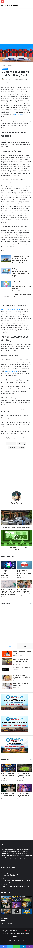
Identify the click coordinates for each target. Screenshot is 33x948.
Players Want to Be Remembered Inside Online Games (23, 795)
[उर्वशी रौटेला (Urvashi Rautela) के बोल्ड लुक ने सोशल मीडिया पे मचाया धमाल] (7, 678)
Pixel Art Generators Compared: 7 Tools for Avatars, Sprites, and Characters (8, 776)
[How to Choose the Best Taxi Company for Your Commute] (7, 661)
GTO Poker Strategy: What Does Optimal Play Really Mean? (8, 795)
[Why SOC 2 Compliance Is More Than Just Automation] (8, 565)
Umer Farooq (7, 79)
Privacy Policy (20, 933)
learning (22, 444)
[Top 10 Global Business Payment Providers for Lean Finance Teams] (27, 905)
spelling (12, 447)
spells (22, 447)
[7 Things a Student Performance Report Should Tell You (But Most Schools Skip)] (6, 271)
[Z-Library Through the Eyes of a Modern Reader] (6, 296)
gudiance (12, 444)
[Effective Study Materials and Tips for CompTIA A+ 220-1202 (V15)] (24, 565)
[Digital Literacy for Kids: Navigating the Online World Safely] (24, 584)
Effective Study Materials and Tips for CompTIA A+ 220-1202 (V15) (24, 572)
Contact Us (12, 933)
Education (10, 65)
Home (5, 65)
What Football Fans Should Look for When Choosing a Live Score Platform (24, 776)
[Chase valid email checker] (7, 670)
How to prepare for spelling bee (11, 309)
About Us (5, 933)
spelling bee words (20, 114)
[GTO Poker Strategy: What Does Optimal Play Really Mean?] (8, 788)
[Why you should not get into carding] (7, 654)
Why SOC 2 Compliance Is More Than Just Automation (7, 572)
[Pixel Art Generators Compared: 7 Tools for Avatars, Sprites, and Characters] (8, 768)
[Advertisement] (16, 26)
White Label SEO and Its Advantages (20, 684)
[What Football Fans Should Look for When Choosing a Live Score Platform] (24, 768)
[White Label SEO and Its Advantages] (7, 686)
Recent (25, 646)
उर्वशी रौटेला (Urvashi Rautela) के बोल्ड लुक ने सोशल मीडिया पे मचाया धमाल (22, 677)
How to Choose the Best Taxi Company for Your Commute (20, 661)
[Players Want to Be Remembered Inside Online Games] (24, 788)
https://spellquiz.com (11, 371)
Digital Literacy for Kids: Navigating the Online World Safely (23, 591)
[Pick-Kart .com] (11, 5)
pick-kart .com (16, 936)
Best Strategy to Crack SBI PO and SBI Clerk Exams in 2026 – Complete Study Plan (8, 592)
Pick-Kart (28, 931)
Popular (8, 646)
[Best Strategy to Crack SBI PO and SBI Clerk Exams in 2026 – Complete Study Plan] (8, 584)
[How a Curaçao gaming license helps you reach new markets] (6, 899)
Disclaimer (27, 933)
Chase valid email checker (21, 668)
